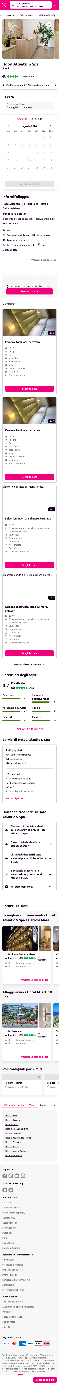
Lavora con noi (9, 1228)
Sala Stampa (8, 1243)
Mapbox (36, 260)
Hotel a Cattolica (13, 1142)
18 (15, 160)
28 (36, 168)
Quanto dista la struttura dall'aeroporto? (25, 844)
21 (36, 160)
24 (8, 168)
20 (29, 160)
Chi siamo (6, 1202)
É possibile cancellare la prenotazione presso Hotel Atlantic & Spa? (26, 874)
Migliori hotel (8, 1322)
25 (15, 168)
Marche (11, 15)
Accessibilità (8, 1285)
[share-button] (49, 24)
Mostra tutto (10, 250)
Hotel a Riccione (12, 1120)
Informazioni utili (10, 1275)
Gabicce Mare (26, 15)
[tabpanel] (29, 1136)
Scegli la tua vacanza (12, 1317)
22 (43, 160)
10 (8, 152)
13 (29, 152)
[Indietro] (8, 126)
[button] (28, 39)
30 (50, 168)
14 (36, 152)
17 (8, 160)
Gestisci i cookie (9, 1223)
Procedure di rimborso (12, 1265)
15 (43, 152)
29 (43, 168)
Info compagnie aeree (12, 1270)
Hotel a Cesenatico (14, 1133)
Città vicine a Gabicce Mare (19, 1105)
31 (8, 175)
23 (50, 160)
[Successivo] (50, 126)
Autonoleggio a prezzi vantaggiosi (18, 1307)
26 (22, 168)
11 (15, 152)
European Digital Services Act (16, 1280)
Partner (5, 1238)
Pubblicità (7, 1233)
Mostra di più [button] (12, 798)
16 (50, 152)
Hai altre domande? (21, 886)
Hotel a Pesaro (12, 1146)
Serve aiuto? (8, 1260)
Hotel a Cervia (11, 1124)
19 (22, 160)
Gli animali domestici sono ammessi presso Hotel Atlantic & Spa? (28, 858)
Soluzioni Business (11, 1248)
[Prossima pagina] (54, 1105)
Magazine (7, 1327)
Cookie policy (8, 1218)
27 (29, 168)
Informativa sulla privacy (13, 1212)
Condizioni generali (11, 1207)
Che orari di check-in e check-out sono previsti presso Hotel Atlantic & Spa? (28, 830)
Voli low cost (8, 1312)
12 (22, 152)
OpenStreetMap (49, 260)
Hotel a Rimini (11, 1115)
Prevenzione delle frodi (13, 1290)
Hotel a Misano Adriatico (16, 1151)
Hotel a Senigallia (13, 1155)
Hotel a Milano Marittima (16, 1129)
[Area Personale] (55, 4)
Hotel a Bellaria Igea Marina (18, 1138)
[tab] (19, 1105)
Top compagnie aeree (12, 1301)
